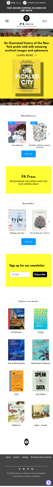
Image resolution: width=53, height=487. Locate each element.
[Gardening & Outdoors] (40, 349)
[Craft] (16, 380)
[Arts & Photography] (16, 349)
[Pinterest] (28, 469)
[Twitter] (23, 469)
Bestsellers (28, 203)
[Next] (49, 134)
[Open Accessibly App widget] (26, 442)
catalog (25, 457)
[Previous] (8, 134)
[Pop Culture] (40, 380)
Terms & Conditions (32, 476)
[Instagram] (32, 469)
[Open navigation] (10, 20)
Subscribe (40, 274)
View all (28, 154)
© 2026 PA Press (13, 473)
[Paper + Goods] (40, 411)
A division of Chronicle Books (33, 473)
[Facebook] (19, 469)
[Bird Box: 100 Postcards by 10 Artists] (40, 132)
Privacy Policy (18, 476)
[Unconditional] (17, 132)
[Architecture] (16, 318)
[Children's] (16, 411)
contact (16, 457)
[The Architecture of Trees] (40, 220)
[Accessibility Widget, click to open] (49, 482)
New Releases (28, 116)
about (8, 457)
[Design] (40, 318)
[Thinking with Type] (17, 220)
